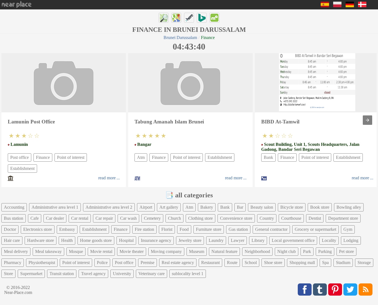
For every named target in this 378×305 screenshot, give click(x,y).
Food (184, 229)
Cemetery (152, 218)
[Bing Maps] (202, 18)
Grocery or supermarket (315, 229)
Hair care (12, 240)
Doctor (10, 229)
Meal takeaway (48, 251)
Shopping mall (302, 262)
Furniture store (208, 229)
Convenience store (236, 218)
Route (232, 262)
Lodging (350, 240)
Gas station (238, 229)
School (251, 262)
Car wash (128, 218)
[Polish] (337, 5)
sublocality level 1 (187, 273)
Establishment (22, 168)
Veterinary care (151, 273)
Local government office (293, 240)
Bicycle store (291, 207)
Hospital (126, 240)
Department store (343, 218)
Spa (325, 262)
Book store (319, 207)
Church (174, 218)
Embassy (67, 229)
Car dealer (55, 218)
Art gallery (168, 207)
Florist (166, 229)
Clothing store (200, 218)
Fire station (144, 229)
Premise (147, 262)
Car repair (104, 218)
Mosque (76, 251)
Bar (240, 207)
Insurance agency (156, 240)
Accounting (14, 207)
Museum (196, 251)
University (122, 273)
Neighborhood (257, 251)
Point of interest (70, 157)
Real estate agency (178, 262)
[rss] (365, 289)
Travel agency (93, 273)
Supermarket (31, 273)
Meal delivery (16, 251)
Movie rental (101, 251)
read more (107, 177)
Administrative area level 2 (109, 207)
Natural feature (224, 251)
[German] (350, 5)
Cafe (34, 218)
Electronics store (37, 229)
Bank (268, 157)
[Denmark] (362, 5)
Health (67, 240)
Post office (19, 157)
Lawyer (237, 240)
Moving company (166, 251)
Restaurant (210, 262)
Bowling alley (348, 207)
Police (102, 262)
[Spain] (325, 5)
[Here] (189, 18)
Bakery (206, 207)
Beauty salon (261, 207)
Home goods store (96, 240)
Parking (325, 251)
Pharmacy (12, 262)
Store (8, 273)
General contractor (271, 229)
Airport (145, 207)
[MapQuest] (214, 18)
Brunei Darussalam (180, 37)
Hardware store (40, 240)
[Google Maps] (176, 18)
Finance (43, 157)
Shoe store (273, 262)
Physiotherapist (42, 262)
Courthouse (291, 218)
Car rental (79, 218)
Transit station (62, 273)
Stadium (343, 262)
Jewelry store (189, 240)
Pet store (346, 251)
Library (258, 240)
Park (307, 251)
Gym (347, 229)
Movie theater (132, 251)
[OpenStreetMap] (164, 18)
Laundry (216, 240)
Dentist (315, 218)
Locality (329, 240)
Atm (141, 157)
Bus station (13, 218)
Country (267, 218)
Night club (286, 251)
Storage (364, 262)
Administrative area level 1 (55, 207)
